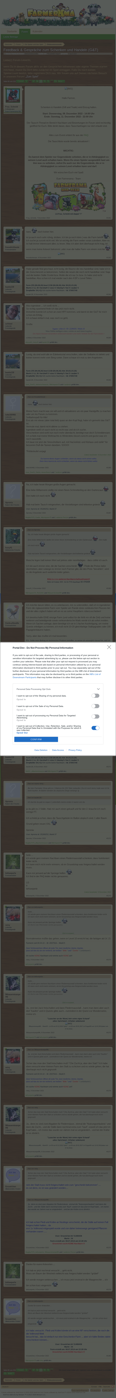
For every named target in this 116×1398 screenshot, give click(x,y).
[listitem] (58, 689)
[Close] (110, 648)
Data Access (58, 750)
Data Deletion (40, 750)
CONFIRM (36, 739)
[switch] (95, 696)
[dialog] (58, 699)
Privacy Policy (75, 750)
